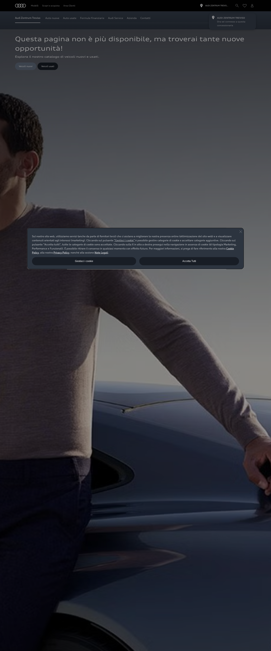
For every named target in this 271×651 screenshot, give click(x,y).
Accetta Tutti (189, 261)
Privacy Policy (61, 252)
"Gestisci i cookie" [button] (124, 240)
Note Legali (101, 252)
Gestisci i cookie (84, 261)
